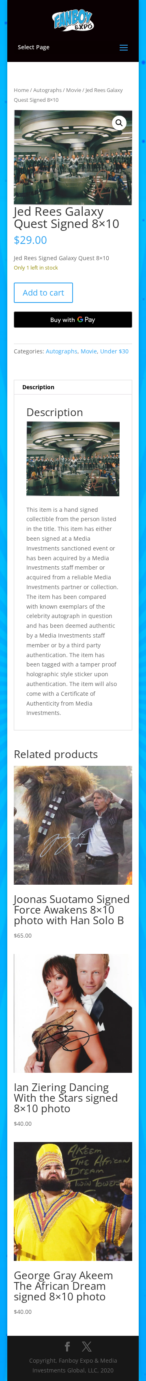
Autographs (47, 90)
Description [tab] (38, 387)
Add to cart (43, 292)
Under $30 (114, 351)
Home (21, 90)
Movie (73, 90)
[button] (119, 123)
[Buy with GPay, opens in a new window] (73, 319)
